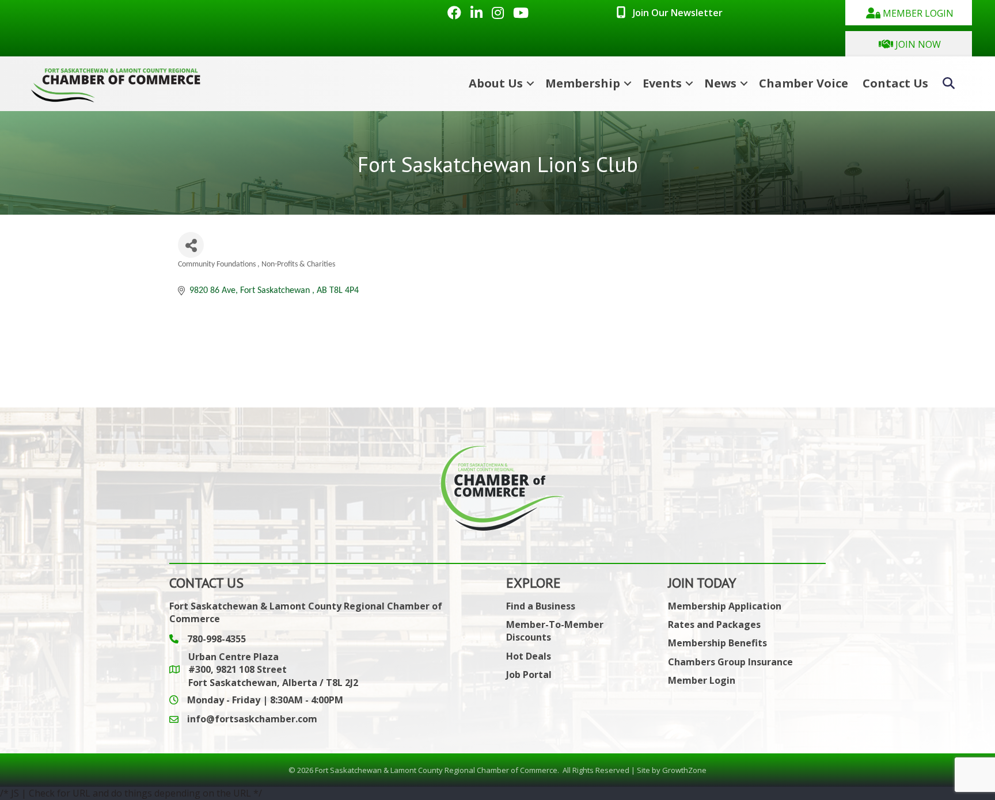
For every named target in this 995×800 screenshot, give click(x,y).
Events (662, 83)
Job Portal (529, 674)
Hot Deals (528, 656)
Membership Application (724, 606)
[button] (908, 12)
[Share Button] (191, 245)
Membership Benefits (717, 643)
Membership (582, 83)
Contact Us (895, 83)
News (720, 83)
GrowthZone (684, 770)
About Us (496, 83)
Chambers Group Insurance (730, 662)
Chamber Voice (803, 83)
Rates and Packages (714, 624)
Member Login (701, 680)
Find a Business (540, 606)
